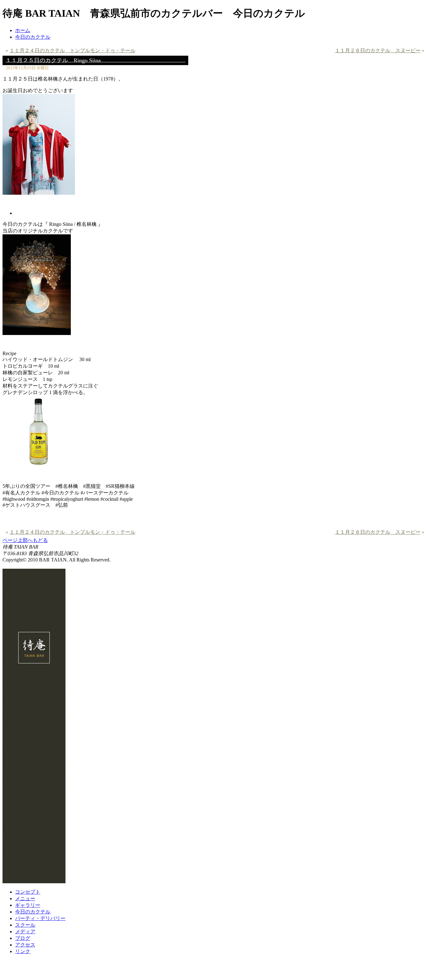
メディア (25, 931)
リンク (22, 951)
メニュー (25, 898)
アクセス (25, 944)
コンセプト (27, 892)
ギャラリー (27, 905)
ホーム (22, 30)
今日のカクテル (32, 37)
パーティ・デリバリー (40, 918)
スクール (25, 925)
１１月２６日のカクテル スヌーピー (378, 50)
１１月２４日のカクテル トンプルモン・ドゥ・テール (72, 50)
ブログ (22, 938)
